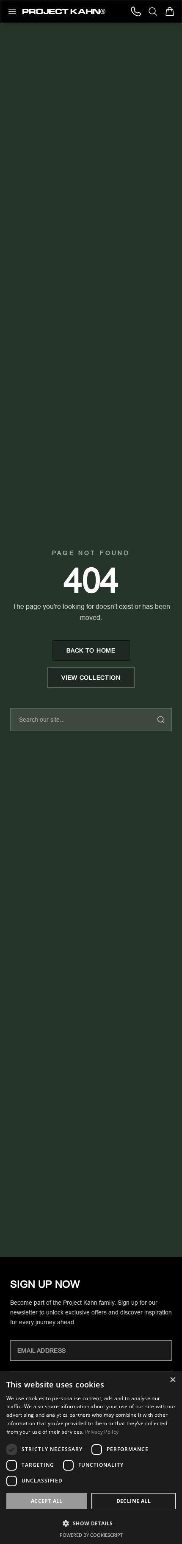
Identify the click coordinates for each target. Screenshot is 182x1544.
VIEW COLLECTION (91, 677)
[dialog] (91, 1457)
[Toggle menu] (12, 11)
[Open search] (153, 11)
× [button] (172, 1380)
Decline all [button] (133, 1501)
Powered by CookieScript (91, 1535)
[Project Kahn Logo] (63, 11)
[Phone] (136, 11)
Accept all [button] (47, 1501)
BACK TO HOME (90, 650)
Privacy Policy (102, 1431)
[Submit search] (161, 719)
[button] (91, 1523)
